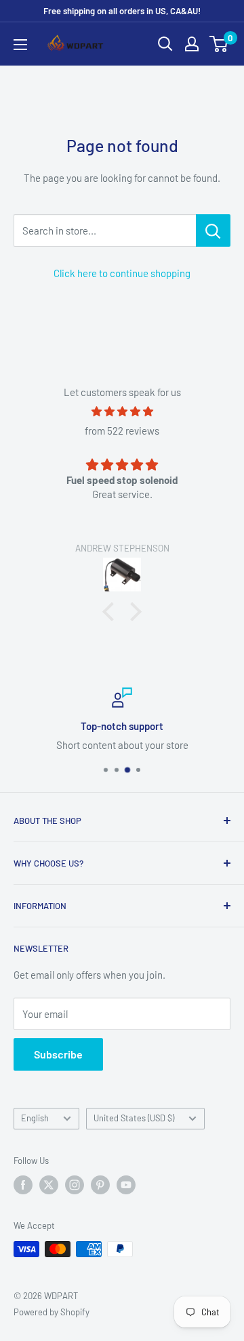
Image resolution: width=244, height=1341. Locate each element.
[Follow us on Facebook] (23, 1184)
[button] (111, 611)
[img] (122, 411)
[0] (219, 44)
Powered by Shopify (51, 1312)
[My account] (192, 43)
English (35, 1118)
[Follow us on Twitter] (48, 1184)
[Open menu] (20, 44)
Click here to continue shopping (122, 273)
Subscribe (58, 1054)
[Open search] (165, 43)
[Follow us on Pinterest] (100, 1184)
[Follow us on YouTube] (126, 1184)
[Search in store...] (213, 230)
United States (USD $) (134, 1118)
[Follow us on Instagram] (74, 1184)
